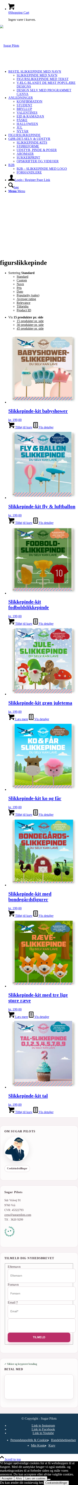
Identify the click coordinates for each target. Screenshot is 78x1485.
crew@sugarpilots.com (17, 1214)
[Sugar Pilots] (9, 45)
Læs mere (21, 719)
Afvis (19, 1478)
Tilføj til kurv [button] (23, 427)
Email (13, 1302)
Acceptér (7, 1478)
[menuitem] (43, 83)
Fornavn (13, 1284)
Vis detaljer (45, 427)
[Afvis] (49, 1479)
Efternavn (14, 1266)
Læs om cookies (35, 1478)
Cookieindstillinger (17, 1168)
